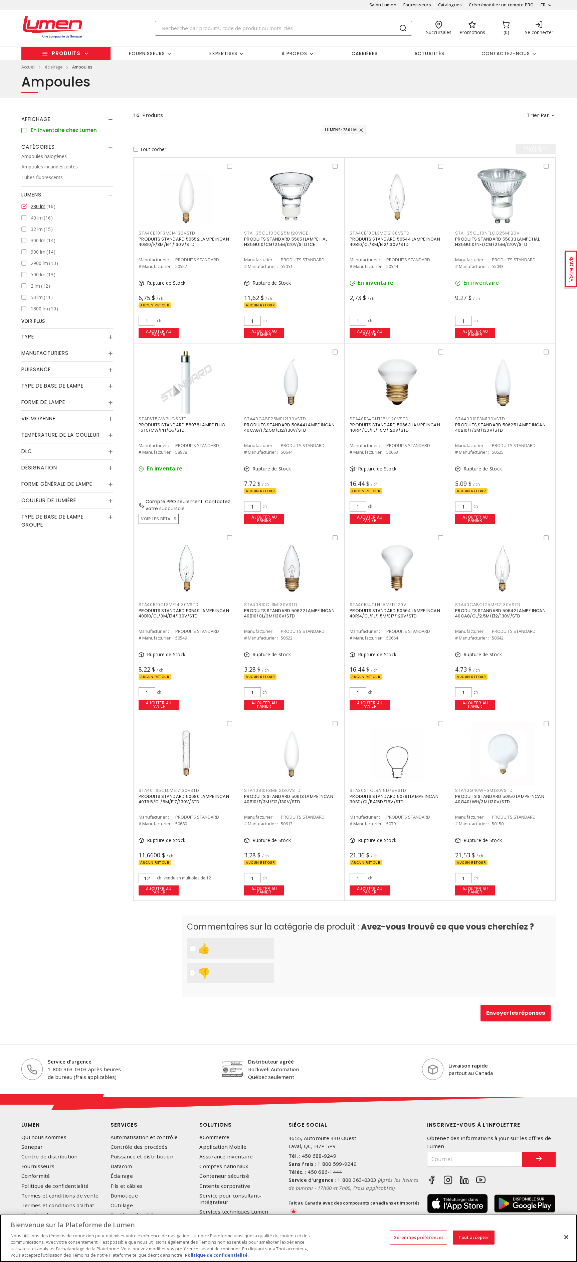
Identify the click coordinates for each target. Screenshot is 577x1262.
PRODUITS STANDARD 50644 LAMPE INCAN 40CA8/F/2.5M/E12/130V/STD (289, 427)
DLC (26, 451)
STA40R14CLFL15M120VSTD (379, 419)
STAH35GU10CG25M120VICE (276, 233)
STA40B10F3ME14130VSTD (167, 233)
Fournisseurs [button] (147, 53)
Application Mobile (222, 1147)
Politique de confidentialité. (216, 1255)
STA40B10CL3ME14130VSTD (169, 604)
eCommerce (214, 1137)
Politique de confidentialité (54, 1186)
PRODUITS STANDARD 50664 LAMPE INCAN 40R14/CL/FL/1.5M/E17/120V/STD (395, 613)
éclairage (54, 67)
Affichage (35, 119)
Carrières (365, 53)
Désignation (39, 467)
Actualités (429, 53)
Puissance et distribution (142, 1156)
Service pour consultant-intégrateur (230, 1199)
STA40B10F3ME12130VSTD (272, 790)
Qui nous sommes (43, 1137)
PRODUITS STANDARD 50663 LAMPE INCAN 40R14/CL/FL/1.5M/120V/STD (395, 427)
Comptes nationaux (223, 1166)
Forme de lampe (43, 402)
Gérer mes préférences (418, 1237)
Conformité (35, 1176)
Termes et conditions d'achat (57, 1205)
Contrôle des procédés (139, 1147)
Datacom (121, 1166)
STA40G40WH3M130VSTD (484, 790)
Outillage (122, 1205)
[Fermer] (566, 1237)
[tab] (67, 119)
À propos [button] (294, 53)
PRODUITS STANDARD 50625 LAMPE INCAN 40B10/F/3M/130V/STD (500, 427)
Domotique (124, 1196)
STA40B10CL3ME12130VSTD (380, 233)
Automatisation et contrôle (144, 1137)
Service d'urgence (69, 1061)
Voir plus (33, 321)
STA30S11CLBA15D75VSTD (378, 790)
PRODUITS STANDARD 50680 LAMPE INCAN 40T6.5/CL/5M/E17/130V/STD (184, 799)
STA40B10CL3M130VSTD (270, 604)
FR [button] (543, 5)
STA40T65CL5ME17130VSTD (169, 790)
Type (27, 336)
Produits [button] (66, 53)
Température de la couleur (60, 435)
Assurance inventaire (226, 1156)
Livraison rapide (468, 1065)
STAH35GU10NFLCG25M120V (487, 233)
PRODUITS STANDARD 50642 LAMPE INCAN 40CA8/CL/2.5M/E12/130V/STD (500, 613)
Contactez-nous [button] (506, 53)
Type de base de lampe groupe (52, 521)
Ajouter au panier (159, 332)
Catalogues (450, 5)
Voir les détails (158, 519)
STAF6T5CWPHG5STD (163, 419)
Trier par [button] (538, 115)
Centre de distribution (49, 1156)
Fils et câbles (127, 1186)
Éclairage (122, 1176)
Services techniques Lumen (233, 1212)
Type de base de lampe (52, 386)
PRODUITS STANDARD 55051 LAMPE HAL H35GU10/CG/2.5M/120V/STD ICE (285, 241)
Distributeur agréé (271, 1061)
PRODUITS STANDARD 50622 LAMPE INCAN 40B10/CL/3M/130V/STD (289, 613)
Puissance (36, 369)
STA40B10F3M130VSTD (480, 419)
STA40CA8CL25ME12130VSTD (487, 604)
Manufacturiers (44, 353)
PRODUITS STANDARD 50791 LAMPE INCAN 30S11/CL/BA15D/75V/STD (394, 799)
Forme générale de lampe (56, 484)
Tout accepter (473, 1237)
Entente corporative (224, 1186)
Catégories (38, 146)
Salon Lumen (382, 5)
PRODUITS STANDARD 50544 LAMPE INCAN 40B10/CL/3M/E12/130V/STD (395, 241)
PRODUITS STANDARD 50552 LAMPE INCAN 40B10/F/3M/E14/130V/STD (184, 241)
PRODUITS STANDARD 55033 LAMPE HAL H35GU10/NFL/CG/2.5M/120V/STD (497, 241)
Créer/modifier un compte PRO (501, 5)
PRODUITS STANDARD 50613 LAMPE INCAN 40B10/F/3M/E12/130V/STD (288, 799)
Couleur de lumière (48, 500)
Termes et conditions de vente (60, 1196)
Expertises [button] (223, 53)
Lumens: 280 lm (341, 130)
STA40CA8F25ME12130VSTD (275, 419)
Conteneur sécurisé (224, 1176)
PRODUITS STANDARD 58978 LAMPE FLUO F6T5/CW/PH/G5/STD (182, 427)
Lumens (31, 194)
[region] (288, 1238)
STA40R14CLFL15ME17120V (378, 604)
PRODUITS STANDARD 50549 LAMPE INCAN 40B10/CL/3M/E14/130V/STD (184, 613)
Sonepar (32, 1147)
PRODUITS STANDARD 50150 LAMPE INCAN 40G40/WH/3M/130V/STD (499, 799)
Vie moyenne (38, 418)
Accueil (28, 67)
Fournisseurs (417, 5)
